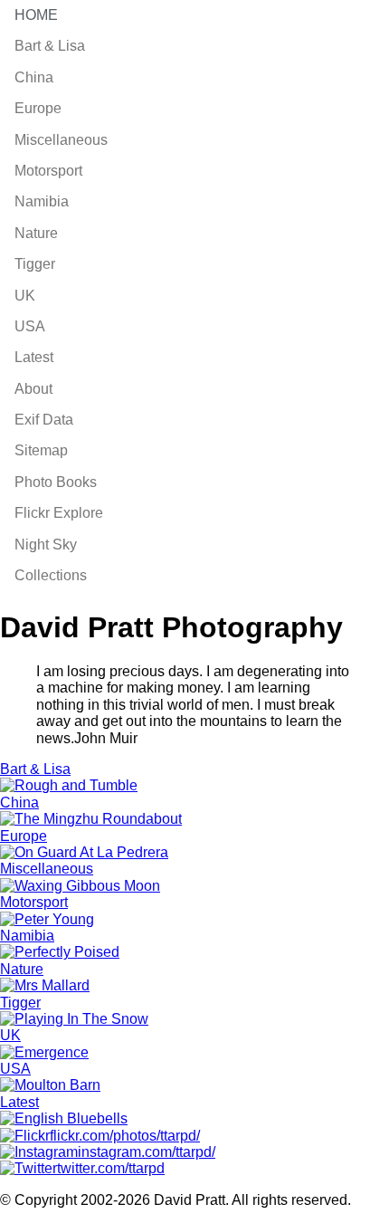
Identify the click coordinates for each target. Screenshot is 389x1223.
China (33, 77)
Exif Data (43, 419)
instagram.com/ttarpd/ (146, 1152)
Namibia (41, 201)
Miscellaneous (61, 140)
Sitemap (41, 450)
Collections (50, 575)
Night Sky (45, 544)
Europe (38, 108)
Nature (36, 233)
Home (36, 15)
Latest (33, 357)
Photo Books (55, 482)
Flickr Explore (58, 513)
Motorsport (48, 170)
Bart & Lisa (49, 45)
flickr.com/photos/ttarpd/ (125, 1135)
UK (24, 295)
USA (29, 326)
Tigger (34, 264)
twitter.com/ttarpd (111, 1168)
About (33, 389)
